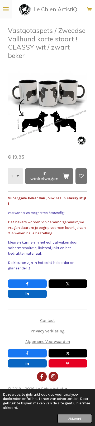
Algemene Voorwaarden (47, 341)
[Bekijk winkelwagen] (89, 9)
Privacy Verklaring (48, 330)
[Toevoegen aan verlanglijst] (81, 176)
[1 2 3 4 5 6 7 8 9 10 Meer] (15, 176)
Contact (47, 320)
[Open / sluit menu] (6, 9)
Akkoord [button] (74, 418)
